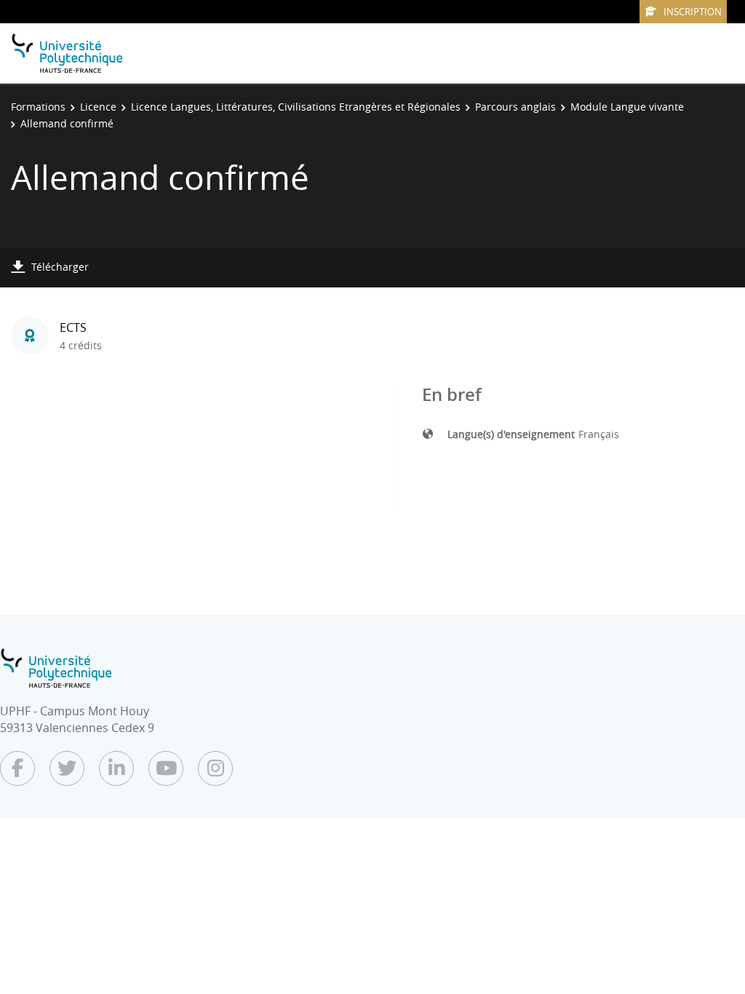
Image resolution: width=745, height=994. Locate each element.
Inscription (693, 11)
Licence (98, 107)
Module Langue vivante (627, 107)
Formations (38, 107)
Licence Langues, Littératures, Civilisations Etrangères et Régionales (296, 107)
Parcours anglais (515, 107)
